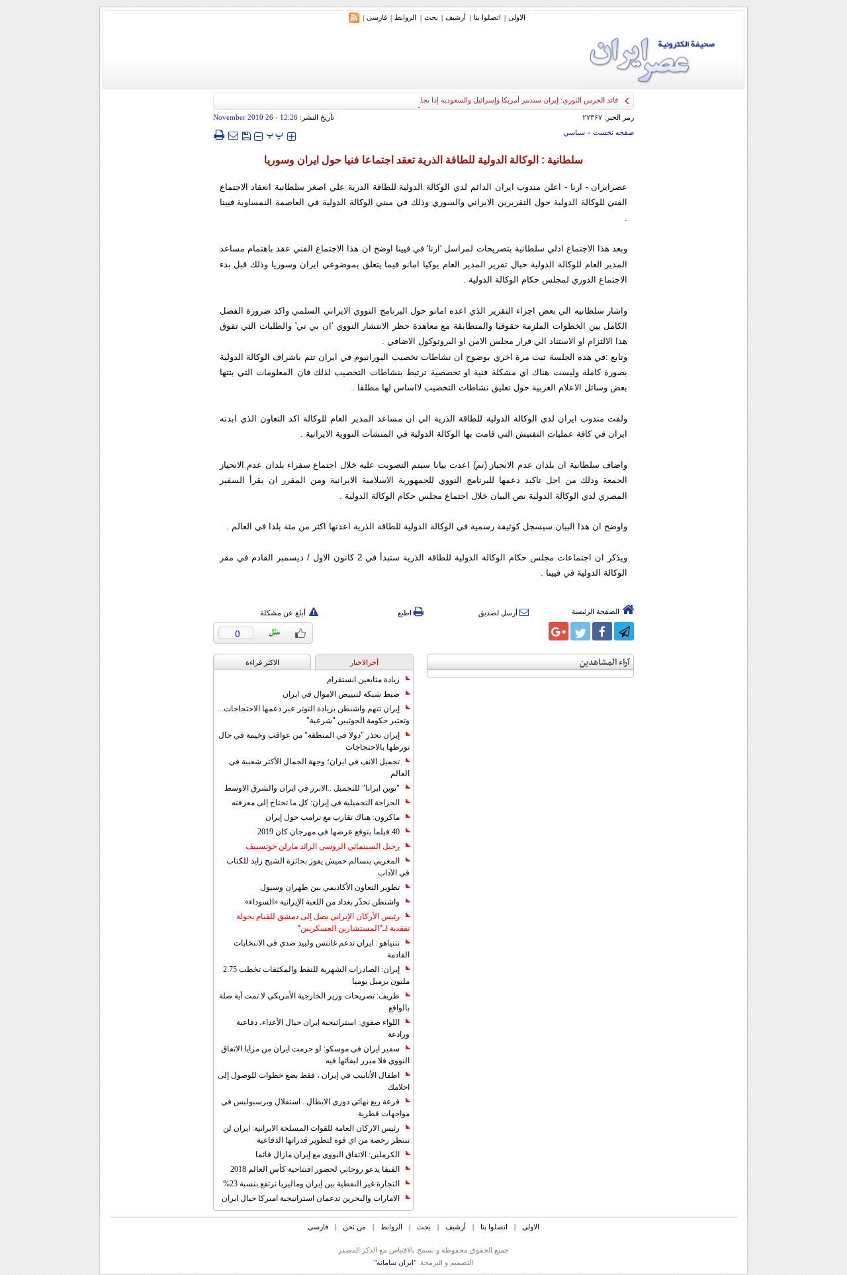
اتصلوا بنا (487, 17)
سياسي (574, 132)
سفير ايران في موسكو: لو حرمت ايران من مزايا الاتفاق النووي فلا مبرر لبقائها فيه (315, 1054)
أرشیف (455, 17)
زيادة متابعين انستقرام (363, 679)
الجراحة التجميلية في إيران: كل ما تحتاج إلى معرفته (316, 802)
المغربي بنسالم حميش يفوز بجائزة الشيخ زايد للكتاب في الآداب (318, 866)
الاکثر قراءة (262, 662)
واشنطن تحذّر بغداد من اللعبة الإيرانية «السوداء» (322, 901)
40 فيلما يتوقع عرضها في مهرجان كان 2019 (328, 831)
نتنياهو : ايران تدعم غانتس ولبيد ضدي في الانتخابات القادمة (322, 948)
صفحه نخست (613, 132)
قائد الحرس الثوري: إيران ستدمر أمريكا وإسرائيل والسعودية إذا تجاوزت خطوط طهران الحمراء (478, 100)
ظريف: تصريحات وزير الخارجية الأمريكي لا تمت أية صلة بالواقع (314, 1001)
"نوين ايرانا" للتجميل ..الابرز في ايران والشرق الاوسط (312, 788)
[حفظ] (246, 134)
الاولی (516, 17)
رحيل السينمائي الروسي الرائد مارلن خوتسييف (322, 846)
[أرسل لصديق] (233, 135)
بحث (431, 17)
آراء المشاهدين (605, 662)
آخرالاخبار (364, 662)
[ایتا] (537, 631)
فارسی (377, 17)
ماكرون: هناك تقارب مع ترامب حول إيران (332, 817)
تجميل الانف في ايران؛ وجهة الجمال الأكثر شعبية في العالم (319, 767)
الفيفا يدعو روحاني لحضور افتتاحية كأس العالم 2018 (315, 1169)
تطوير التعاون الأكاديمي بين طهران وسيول (330, 887)
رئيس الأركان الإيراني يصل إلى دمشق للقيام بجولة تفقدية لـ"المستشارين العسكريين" (323, 922)
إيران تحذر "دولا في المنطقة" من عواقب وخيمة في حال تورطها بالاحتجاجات (314, 741)
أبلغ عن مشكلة (283, 613)
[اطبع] (218, 135)
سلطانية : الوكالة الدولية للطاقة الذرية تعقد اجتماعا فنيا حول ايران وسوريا (423, 159)
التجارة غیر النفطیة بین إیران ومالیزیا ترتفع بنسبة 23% (311, 1183)
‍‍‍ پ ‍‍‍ (275, 134)
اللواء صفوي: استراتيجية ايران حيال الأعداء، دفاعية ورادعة (323, 1028)
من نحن (354, 1227)
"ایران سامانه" (395, 1262)
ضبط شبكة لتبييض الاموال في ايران (341, 694)
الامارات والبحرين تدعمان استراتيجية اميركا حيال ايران (311, 1198)
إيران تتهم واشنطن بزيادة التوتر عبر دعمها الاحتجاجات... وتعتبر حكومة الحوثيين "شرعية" (314, 714)
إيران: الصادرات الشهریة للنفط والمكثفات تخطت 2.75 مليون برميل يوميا (316, 975)
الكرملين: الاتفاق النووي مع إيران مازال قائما (327, 1154)
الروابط (405, 17)
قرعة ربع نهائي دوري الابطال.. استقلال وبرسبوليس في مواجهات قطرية (315, 1107)
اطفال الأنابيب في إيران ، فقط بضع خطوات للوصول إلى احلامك (314, 1081)
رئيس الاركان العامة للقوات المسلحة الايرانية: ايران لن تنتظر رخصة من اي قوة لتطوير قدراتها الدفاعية (316, 1134)
